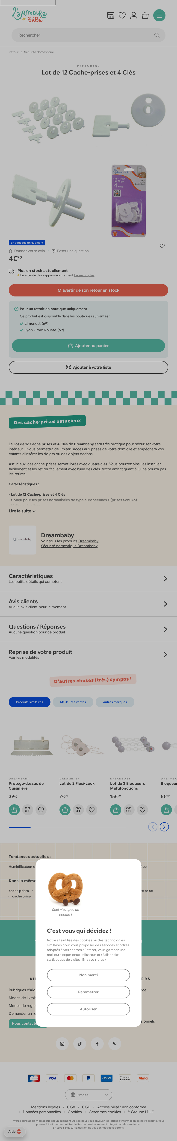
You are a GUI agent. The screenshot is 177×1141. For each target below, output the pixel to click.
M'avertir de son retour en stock (88, 290)
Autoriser (88, 1009)
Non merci (88, 975)
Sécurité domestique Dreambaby (69, 546)
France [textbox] (82, 1095)
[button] (70, 251)
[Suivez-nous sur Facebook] (97, 1043)
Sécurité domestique (39, 52)
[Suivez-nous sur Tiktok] (79, 1043)
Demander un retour (26, 1013)
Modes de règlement (26, 1005)
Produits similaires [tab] (29, 702)
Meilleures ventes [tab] (73, 702)
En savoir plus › (94, 959)
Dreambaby (88, 66)
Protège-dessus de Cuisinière (26, 786)
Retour (14, 52)
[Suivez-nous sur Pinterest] (114, 1043)
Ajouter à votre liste (92, 367)
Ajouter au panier (92, 345)
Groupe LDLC (142, 1112)
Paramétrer (88, 992)
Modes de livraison (25, 998)
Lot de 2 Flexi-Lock (76, 783)
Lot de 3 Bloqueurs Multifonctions (127, 786)
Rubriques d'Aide (23, 990)
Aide (11, 1132)
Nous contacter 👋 (28, 1023)
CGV (71, 1107)
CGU (86, 1107)
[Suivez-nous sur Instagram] (62, 1043)
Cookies (75, 1112)
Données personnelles (42, 1112)
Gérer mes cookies (105, 1112)
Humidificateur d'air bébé (29, 867)
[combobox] (88, 1094)
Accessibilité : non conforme (121, 1107)
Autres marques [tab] (115, 702)
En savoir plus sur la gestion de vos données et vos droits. (88, 1127)
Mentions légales (45, 1107)
